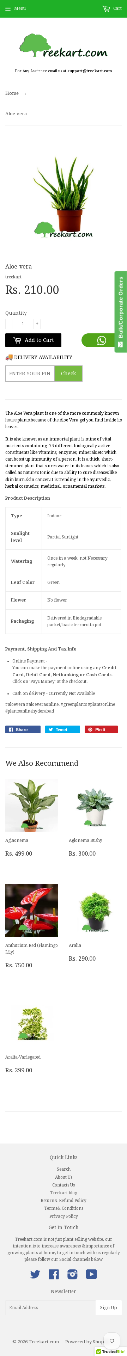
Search (64, 1169)
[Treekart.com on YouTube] (91, 1277)
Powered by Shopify (87, 1341)
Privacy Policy (63, 1216)
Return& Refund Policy (63, 1200)
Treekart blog (63, 1192)
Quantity (16, 313)
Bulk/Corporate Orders (121, 309)
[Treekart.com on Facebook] (54, 1277)
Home (12, 93)
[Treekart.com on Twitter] (35, 1277)
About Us (63, 1177)
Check (68, 373)
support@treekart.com (89, 71)
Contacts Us (63, 1185)
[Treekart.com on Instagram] (72, 1277)
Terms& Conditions (63, 1208)
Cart (117, 8)
